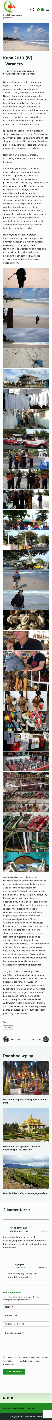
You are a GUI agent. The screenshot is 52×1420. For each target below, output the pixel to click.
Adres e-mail (12, 1315)
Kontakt (31, 1408)
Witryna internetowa (14, 1324)
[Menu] (47, 9)
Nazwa (9, 1307)
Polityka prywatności (13, 1408)
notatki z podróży (11, 74)
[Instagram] (42, 9)
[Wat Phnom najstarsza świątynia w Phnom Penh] (26, 1078)
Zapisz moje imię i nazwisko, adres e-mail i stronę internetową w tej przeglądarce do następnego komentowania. (25, 1361)
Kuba (8, 1027)
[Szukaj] (32, 10)
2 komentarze (29, 74)
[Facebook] (38, 9)
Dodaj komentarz (14, 1333)
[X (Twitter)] (8, 1398)
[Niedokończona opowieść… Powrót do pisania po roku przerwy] (26, 1125)
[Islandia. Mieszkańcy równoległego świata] (26, 1172)
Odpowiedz (43, 1231)
